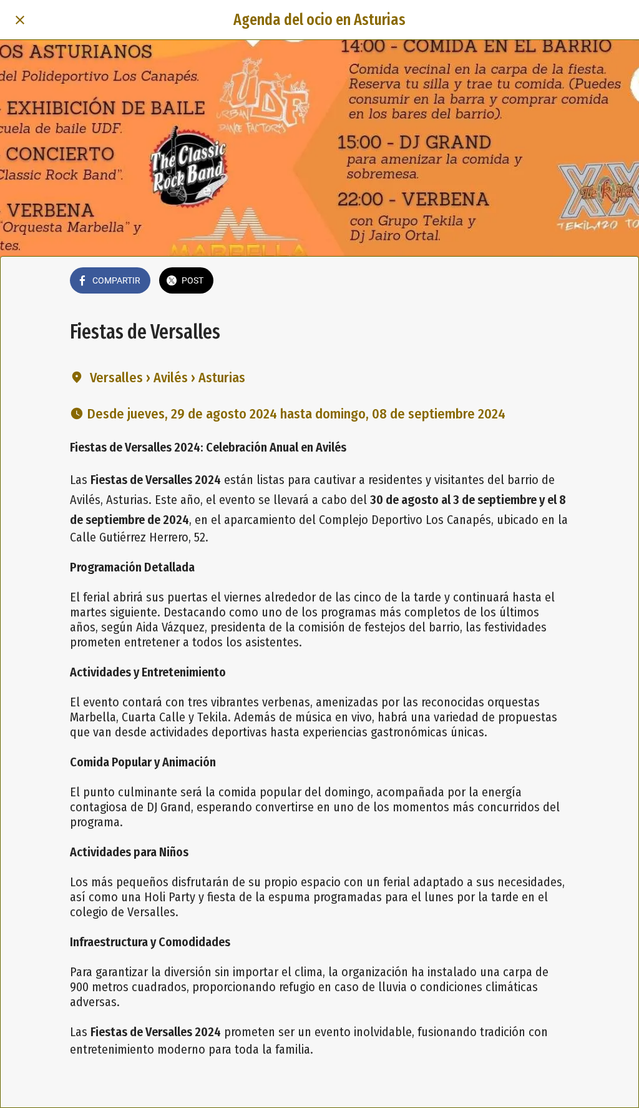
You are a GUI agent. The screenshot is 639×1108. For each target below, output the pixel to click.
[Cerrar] (19, 19)
